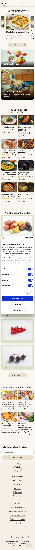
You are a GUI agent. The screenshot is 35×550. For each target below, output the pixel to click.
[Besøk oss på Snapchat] (17, 537)
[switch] (30, 274)
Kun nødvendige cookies (17, 310)
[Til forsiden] (3, 3)
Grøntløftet (17, 488)
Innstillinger (25, 293)
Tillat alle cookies (17, 298)
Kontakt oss (17, 480)
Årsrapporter (17, 523)
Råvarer (17, 504)
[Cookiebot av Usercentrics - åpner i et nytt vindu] (25, 238)
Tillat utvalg (17, 304)
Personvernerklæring (17, 519)
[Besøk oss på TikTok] (22, 537)
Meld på (16, 457)
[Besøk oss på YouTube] (27, 537)
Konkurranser (17, 492)
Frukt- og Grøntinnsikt (17, 515)
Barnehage (17, 484)
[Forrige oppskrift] (2, 23)
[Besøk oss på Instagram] (12, 537)
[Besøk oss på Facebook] (7, 537)
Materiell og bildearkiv (17, 511)
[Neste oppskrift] (33, 23)
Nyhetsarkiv (17, 496)
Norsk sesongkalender (17, 507)
